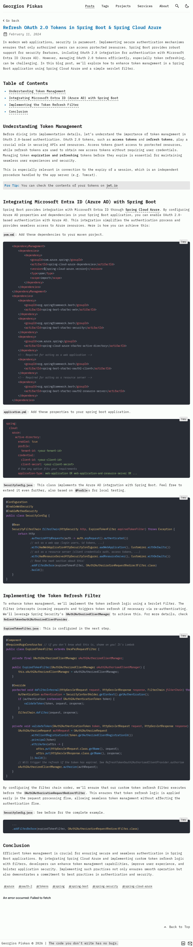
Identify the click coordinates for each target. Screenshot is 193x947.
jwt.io (112, 185)
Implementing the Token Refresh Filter (44, 105)
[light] (187, 6)
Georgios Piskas (23, 6)
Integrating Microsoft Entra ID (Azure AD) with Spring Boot (63, 98)
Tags (105, 6)
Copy (183, 241)
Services (145, 6)
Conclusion (18, 111)
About (164, 6)
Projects (123, 6)
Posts (90, 6)
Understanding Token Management (37, 91)
